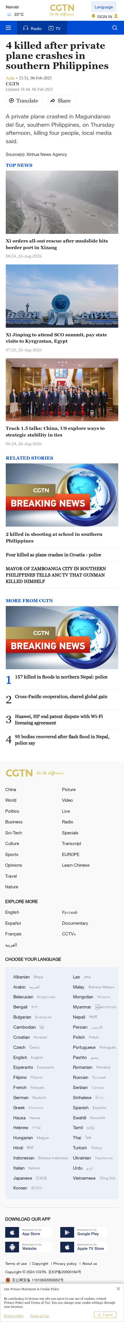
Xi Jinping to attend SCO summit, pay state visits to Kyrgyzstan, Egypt (56, 338)
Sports (11, 854)
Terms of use (16, 1263)
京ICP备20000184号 (64, 1271)
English (12, 912)
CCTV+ (69, 933)
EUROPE (70, 854)
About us (89, 1263)
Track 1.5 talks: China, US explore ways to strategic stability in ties (55, 431)
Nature (11, 886)
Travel (11, 876)
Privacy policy (65, 1263)
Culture (12, 843)
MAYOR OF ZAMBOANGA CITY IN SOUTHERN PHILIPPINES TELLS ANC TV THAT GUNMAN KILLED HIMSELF (56, 575)
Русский (69, 912)
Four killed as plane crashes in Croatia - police (53, 554)
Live (66, 811)
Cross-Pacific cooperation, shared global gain (61, 696)
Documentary (75, 923)
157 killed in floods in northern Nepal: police (61, 676)
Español (13, 923)
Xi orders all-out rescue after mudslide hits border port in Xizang (57, 244)
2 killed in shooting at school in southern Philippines (54, 537)
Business (14, 821)
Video (67, 800)
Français (13, 933)
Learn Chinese (75, 865)
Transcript (71, 843)
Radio (36, 28)
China (10, 789)
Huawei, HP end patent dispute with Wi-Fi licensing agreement (59, 719)
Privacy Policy (14, 1316)
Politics (12, 811)
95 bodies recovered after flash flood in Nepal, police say (62, 739)
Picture (69, 789)
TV (58, 28)
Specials (70, 832)
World (10, 800)
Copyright (40, 1263)
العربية (11, 944)
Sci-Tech (13, 832)
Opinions (13, 865)
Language (104, 6)
